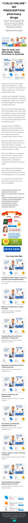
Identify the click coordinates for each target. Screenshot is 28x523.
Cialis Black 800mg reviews (14, 30)
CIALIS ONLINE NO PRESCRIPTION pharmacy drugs (14, 10)
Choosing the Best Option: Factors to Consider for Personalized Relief (14, 278)
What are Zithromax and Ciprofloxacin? (10, 395)
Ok (14, 520)
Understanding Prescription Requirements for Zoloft (11, 483)
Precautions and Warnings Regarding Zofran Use (10, 424)
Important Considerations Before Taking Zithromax (13, 366)
